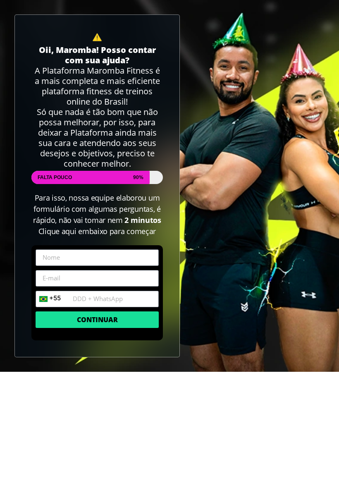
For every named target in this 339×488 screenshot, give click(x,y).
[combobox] (52, 299)
